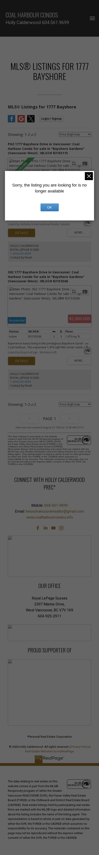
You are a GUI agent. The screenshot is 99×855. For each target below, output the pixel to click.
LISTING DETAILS (21, 233)
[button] (38, 528)
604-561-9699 (56, 505)
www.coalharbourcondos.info (49, 517)
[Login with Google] (21, 121)
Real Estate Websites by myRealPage (49, 751)
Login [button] (51, 118)
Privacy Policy (80, 746)
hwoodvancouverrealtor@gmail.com (55, 511)
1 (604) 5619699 (20, 254)
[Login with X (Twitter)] (31, 121)
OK (49, 207)
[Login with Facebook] (11, 121)
